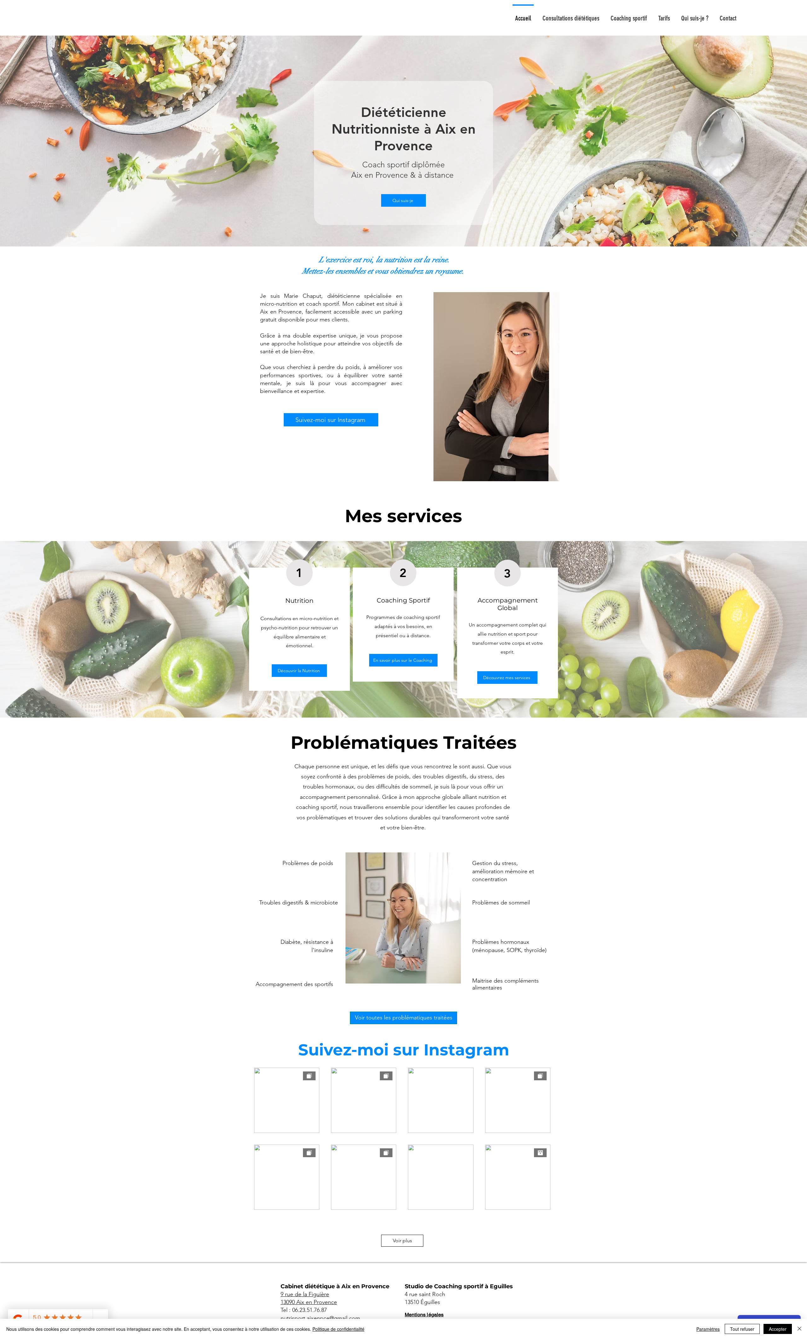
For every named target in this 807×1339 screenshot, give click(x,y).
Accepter (778, 1329)
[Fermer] (799, 1329)
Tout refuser (742, 1329)
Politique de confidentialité (338, 1329)
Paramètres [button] (708, 1329)
